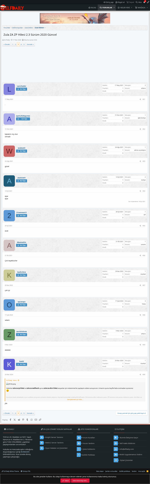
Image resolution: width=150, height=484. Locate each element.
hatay (144, 304)
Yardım (134, 471)
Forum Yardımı (88, 443)
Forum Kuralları (88, 437)
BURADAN (25, 452)
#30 (144, 375)
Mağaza (141, 7)
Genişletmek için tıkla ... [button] (75, 399)
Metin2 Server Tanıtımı (54, 442)
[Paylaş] (140, 99)
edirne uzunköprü (140, 150)
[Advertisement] (75, 64)
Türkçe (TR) (26, 471)
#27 (144, 285)
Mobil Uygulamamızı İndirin (130, 454)
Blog (93, 7)
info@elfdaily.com (126, 449)
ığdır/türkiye (142, 118)
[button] (114, 7)
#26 (144, 255)
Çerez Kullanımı (88, 449)
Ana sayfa (141, 471)
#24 (144, 191)
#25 (144, 226)
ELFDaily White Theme (11, 471)
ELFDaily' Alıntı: (11, 380)
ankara (143, 88)
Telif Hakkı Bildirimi (127, 443)
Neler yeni (125, 7)
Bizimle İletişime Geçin (128, 437)
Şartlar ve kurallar (111, 471)
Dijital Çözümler (126, 460)
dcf (145, 215)
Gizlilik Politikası (88, 455)
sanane (143, 244)
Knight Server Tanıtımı (54, 437)
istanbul (143, 274)
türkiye (143, 180)
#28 (144, 315)
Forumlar (107, 7)
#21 (144, 99)
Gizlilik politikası (124, 471)
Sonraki (29, 44)
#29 (144, 345)
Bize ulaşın (100, 471)
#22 (144, 129)
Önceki (7, 44)
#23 (144, 161)
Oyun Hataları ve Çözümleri (56, 448)
